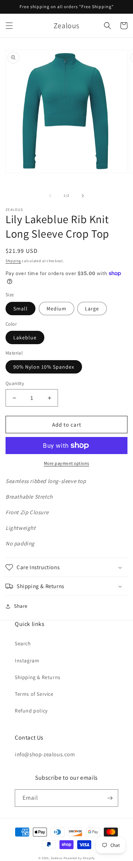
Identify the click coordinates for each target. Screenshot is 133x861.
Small (20, 308)
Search (23, 643)
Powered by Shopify (79, 858)
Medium (56, 308)
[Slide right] (83, 195)
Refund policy (31, 710)
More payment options (66, 463)
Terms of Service (34, 694)
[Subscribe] (110, 798)
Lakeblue (25, 337)
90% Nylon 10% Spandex (43, 366)
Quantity (15, 383)
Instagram (27, 660)
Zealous (56, 858)
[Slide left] (50, 195)
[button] (9, 25)
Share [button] (21, 606)
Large (92, 308)
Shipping (13, 260)
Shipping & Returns (38, 677)
